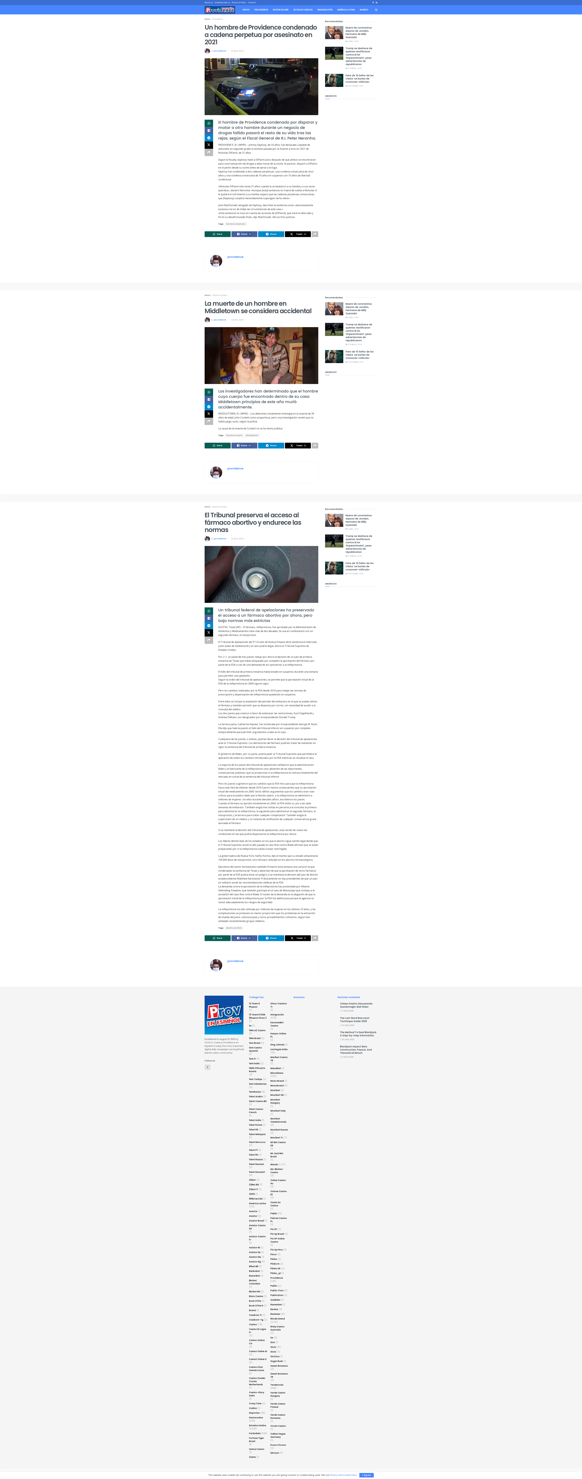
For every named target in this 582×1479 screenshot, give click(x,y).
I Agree (366, 1475)
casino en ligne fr (257, 1331)
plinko (273, 1259)
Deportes (254, 1412)
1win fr (252, 1058)
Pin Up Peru (276, 1249)
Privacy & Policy (239, 2)
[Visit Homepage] (220, 10)
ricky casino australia (277, 1328)
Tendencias (276, 1384)
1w (250, 1025)
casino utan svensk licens (256, 1369)
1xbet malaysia (257, 1134)
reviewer (275, 1314)
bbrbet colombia (254, 1282)
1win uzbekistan (258, 1083)
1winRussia (255, 1091)
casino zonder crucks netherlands (257, 1381)
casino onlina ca (257, 1342)
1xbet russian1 (257, 1172)
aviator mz (255, 1256)
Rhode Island (281, 9)
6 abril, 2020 (353, 41)
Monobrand (277, 1085)
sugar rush (276, 1361)
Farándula (255, 1433)
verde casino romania (277, 1416)
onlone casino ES (278, 1193)
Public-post (277, 1290)
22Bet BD (254, 1184)
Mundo (364, 9)
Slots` (273, 1351)
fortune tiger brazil (256, 1440)
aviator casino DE (257, 1227)
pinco (273, 1254)
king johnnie (277, 1044)
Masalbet (275, 1068)
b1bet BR (253, 1266)
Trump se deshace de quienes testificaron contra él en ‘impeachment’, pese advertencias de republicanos (359, 56)
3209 (252, 1194)
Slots (273, 1347)
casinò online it (258, 1359)
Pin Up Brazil (277, 1233)
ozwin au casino (275, 1204)
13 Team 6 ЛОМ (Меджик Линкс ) (258, 1016)
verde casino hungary (277, 1394)
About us (209, 2)
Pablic (273, 1213)
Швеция (274, 1452)
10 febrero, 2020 (354, 68)
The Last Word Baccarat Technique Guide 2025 (354, 1019)
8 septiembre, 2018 (355, 86)
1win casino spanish (255, 1049)
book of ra (255, 1300)
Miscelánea (276, 1073)
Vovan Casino (278, 1425)
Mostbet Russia (279, 1129)
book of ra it (256, 1305)
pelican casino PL (278, 1220)
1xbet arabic (256, 1096)
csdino (253, 1408)
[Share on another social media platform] (209, 152)
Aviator (253, 1216)
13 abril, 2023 (237, 50)
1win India (254, 1063)
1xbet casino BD (258, 1101)
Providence (261, 9)
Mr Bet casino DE (278, 1144)
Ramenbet (276, 1304)
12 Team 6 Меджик (254, 1005)
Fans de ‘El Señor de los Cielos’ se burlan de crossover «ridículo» (360, 78)
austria (253, 1211)
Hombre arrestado (236, 224)
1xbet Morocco (257, 1142)
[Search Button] (376, 9)
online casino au (278, 1182)
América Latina (346, 9)
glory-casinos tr (278, 1005)
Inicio (246, 9)
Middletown (252, 435)
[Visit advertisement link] (261, 244)
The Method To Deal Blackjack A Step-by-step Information (358, 1034)
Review (274, 1309)
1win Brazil (254, 1042)
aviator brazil (256, 1220)
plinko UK (275, 1268)
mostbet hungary (275, 1101)
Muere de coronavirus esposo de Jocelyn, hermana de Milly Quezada (359, 32)
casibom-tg (256, 1319)
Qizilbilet (275, 1299)
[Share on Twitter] (209, 145)
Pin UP (273, 1229)
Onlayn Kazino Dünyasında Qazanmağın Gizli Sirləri (356, 1005)
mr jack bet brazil (276, 1155)
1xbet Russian (256, 1164)
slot (272, 1342)
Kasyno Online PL (278, 1035)
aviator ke (255, 1252)
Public (273, 1285)
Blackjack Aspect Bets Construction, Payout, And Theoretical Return (356, 1050)
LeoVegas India (279, 1049)
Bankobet (254, 1271)
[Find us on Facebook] (373, 2)
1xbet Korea (255, 1124)
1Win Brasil (255, 1038)
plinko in (274, 1263)
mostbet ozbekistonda (278, 1120)
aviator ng (255, 1261)
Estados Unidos (303, 9)
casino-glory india (256, 1394)
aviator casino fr (257, 1238)
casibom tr (255, 1315)
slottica (274, 1356)
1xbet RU (253, 1154)
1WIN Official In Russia (257, 1070)
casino (253, 1324)
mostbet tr (276, 1137)
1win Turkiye (255, 1079)
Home (207, 19)
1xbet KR (253, 1129)
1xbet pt (253, 1150)
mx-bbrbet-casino (277, 1171)
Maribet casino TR (279, 1059)
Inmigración (324, 9)
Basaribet (254, 1275)
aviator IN (254, 1247)
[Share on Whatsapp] (209, 123)
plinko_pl (275, 1273)
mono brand (277, 1080)
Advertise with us (222, 2)
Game (252, 1457)
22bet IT (253, 1189)
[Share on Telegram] (209, 137)
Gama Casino (256, 1449)
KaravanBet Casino (277, 1024)
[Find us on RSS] (376, 2)
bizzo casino (256, 1296)
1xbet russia (256, 1159)
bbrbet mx (254, 1291)
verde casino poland (277, 1405)
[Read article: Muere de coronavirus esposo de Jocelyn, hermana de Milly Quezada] (334, 32)
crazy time (255, 1403)
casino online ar (258, 1351)
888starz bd (255, 1198)
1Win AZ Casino (257, 1030)
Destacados (256, 1417)
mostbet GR (277, 1095)
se (271, 1337)
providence (220, 50)
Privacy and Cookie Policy (343, 1475)
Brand (252, 1310)
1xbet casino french (256, 1111)
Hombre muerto (234, 435)
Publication (276, 1295)
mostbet (275, 1090)
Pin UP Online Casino (277, 1240)
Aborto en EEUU (234, 928)
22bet (252, 1179)
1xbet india (255, 1120)
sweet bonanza (279, 1365)
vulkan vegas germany (278, 1435)
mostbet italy (278, 1110)
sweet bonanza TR (279, 1375)
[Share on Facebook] (209, 130)
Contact (252, 2)
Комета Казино (278, 1444)
